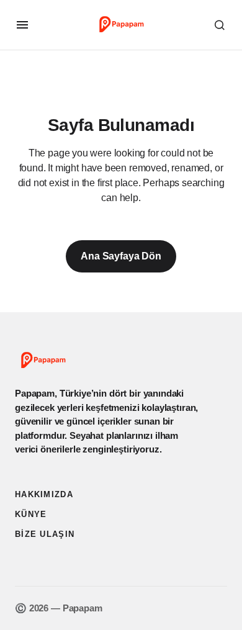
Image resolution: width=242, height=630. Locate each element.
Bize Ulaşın (44, 534)
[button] (22, 24)
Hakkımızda (44, 494)
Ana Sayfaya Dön (121, 256)
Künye (31, 514)
